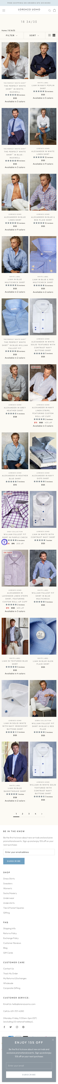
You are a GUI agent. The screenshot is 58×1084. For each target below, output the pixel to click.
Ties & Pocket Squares (13, 907)
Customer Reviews (12, 943)
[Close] (53, 1040)
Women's (7, 888)
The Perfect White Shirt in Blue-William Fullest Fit (15, 345)
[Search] (49, 10)
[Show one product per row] (49, 35)
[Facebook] (4, 1027)
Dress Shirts (9, 878)
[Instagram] (17, 1027)
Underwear (8, 898)
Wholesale (8, 983)
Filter (10, 35)
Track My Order (10, 973)
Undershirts (9, 903)
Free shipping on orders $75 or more (29, 3)
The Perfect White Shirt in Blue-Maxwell (15, 154)
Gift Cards (8, 952)
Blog (5, 948)
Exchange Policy (11, 938)
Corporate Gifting (11, 988)
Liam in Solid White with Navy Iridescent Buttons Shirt (15, 726)
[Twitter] (11, 1027)
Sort (33, 35)
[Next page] (42, 814)
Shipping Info (9, 928)
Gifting (6, 912)
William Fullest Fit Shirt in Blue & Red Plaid (43, 726)
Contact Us (8, 968)
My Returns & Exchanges (14, 978)
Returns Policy (10, 933)
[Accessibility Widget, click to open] (4, 542)
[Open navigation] (3, 10)
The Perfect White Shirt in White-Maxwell (15, 89)
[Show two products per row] (54, 35)
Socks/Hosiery (10, 893)
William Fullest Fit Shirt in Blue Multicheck (43, 596)
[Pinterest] (23, 1027)
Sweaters (7, 883)
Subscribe (29, 1074)
